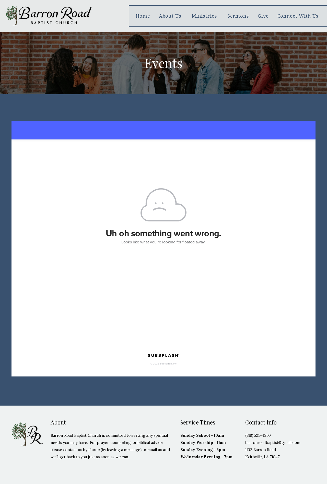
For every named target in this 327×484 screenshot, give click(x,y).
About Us (171, 16)
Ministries (205, 16)
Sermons (238, 16)
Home (143, 16)
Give (263, 16)
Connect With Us (298, 16)
